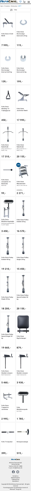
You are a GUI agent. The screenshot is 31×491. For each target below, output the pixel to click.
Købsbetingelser (15, 477)
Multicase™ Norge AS (15, 489)
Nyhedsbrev (15, 481)
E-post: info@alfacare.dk (15, 468)
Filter (15, 10)
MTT (20, 6)
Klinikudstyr (14, 6)
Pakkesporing (15, 479)
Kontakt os (15, 476)
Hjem (1, 6)
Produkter (7, 6)
